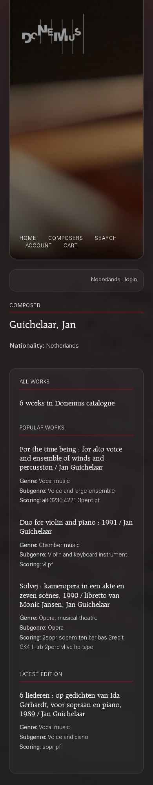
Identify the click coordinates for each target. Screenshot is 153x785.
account (39, 246)
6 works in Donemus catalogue (67, 402)
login (131, 280)
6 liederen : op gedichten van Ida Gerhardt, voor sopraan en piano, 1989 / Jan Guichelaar (71, 703)
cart (71, 246)
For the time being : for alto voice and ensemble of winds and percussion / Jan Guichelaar (71, 457)
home (28, 238)
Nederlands (105, 280)
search (106, 238)
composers (65, 238)
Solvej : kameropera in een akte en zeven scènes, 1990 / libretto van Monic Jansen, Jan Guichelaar (72, 593)
